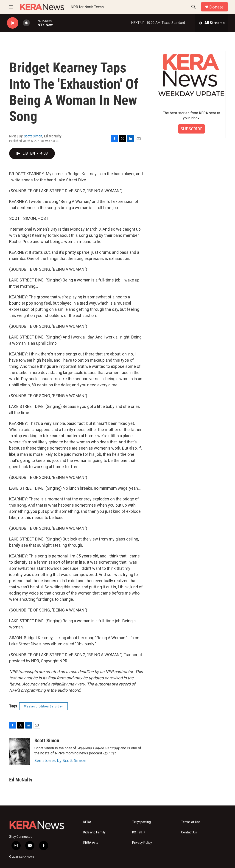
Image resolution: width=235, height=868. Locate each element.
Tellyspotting (141, 822)
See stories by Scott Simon (60, 760)
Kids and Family (94, 832)
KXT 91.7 (138, 832)
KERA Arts (90, 842)
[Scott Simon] (19, 751)
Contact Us (189, 832)
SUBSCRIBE (191, 128)
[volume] (26, 23)
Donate (216, 7)
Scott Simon (33, 136)
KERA (87, 822)
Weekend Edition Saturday (43, 706)
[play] (12, 23)
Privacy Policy (142, 842)
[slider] (33, 22)
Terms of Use (191, 822)
